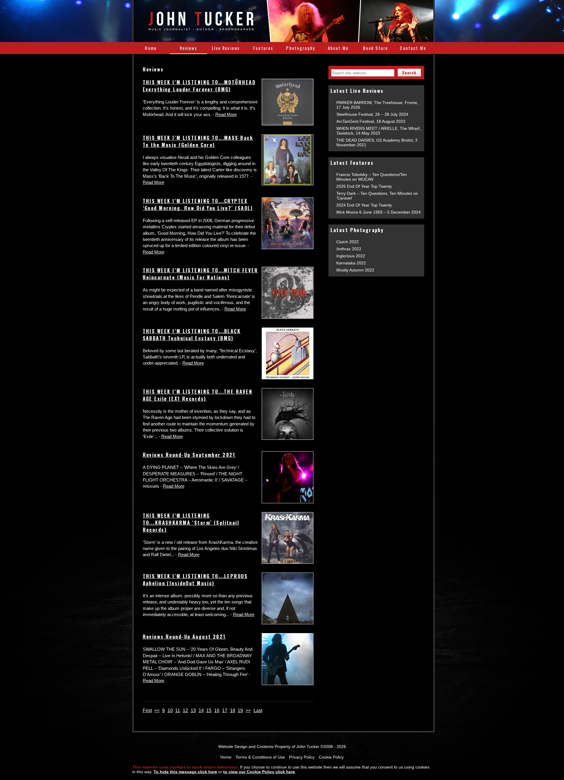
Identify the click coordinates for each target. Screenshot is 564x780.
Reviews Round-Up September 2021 (189, 454)
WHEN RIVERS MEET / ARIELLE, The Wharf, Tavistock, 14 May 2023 (378, 130)
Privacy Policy (302, 757)
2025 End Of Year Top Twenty (364, 186)
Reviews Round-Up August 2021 (184, 636)
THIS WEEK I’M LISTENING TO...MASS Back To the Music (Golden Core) (198, 141)
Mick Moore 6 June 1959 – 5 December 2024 (378, 212)
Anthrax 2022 (348, 248)
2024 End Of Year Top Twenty (364, 205)
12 (185, 710)
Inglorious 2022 (350, 256)
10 (170, 710)
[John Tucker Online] (201, 27)
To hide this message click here (185, 771)
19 (240, 710)
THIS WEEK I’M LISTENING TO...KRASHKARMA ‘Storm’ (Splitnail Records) (191, 522)
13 (193, 710)
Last (258, 710)
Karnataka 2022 (351, 263)
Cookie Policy (331, 757)
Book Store (375, 48)
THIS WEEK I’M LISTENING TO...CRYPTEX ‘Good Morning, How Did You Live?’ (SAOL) (198, 204)
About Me (338, 48)
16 (216, 710)
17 (224, 710)
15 (209, 710)
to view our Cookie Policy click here (259, 771)
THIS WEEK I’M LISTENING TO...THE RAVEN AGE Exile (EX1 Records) (197, 395)
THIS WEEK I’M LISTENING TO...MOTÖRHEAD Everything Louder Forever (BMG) (199, 86)
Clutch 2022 (347, 241)
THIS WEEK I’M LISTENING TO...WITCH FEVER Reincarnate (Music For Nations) (200, 274)
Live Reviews (226, 48)
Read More (226, 114)
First (147, 710)
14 (201, 710)
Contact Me (413, 48)
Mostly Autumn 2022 (355, 270)
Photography (300, 48)
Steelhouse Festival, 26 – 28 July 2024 (372, 114)
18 (232, 710)
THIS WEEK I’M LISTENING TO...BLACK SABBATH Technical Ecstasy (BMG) (192, 335)
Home (151, 48)
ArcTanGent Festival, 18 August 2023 (370, 121)
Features (263, 48)
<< (157, 710)
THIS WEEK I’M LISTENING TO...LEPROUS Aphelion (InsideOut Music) (195, 580)
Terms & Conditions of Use (260, 757)
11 (177, 710)
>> (248, 710)
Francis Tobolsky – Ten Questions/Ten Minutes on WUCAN (371, 177)
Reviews (188, 48)
